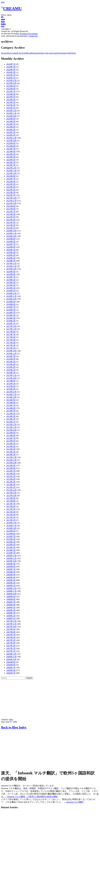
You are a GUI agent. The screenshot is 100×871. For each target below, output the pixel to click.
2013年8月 (11, 435)
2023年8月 (11, 146)
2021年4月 (11, 220)
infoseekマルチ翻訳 (74, 802)
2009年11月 (11, 558)
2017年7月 (11, 334)
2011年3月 (11, 515)
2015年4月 (11, 386)
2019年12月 (11, 263)
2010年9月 (11, 531)
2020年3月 (11, 255)
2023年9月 (11, 143)
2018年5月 (11, 313)
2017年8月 (11, 332)
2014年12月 (11, 392)
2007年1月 (11, 651)
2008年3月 (11, 613)
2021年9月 (11, 206)
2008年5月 (11, 607)
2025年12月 (11, 80)
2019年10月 (11, 269)
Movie (28, 53)
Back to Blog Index (13, 727)
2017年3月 (11, 345)
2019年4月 (11, 285)
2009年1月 (11, 586)
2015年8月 (11, 381)
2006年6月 (11, 670)
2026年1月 (11, 78)
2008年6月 (11, 605)
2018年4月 (11, 315)
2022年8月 (11, 176)
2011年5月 (11, 509)
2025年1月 (11, 108)
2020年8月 (11, 242)
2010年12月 (11, 523)
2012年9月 (11, 465)
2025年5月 (11, 97)
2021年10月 (11, 203)
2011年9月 (11, 498)
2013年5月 (11, 444)
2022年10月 (11, 173)
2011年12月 (11, 490)
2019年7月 (11, 277)
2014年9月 (11, 400)
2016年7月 (11, 356)
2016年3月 (11, 367)
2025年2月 (11, 105)
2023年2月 (11, 162)
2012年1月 (11, 487)
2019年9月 (11, 272)
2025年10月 (11, 83)
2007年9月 (11, 629)
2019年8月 (11, 274)
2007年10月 (11, 627)
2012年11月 (11, 460)
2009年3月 (11, 580)
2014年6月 (11, 408)
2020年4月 (11, 252)
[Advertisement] (50, 699)
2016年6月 (11, 359)
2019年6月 (11, 280)
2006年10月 (11, 659)
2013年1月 (11, 455)
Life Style (22, 53)
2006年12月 (11, 654)
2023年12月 (11, 138)
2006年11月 (11, 657)
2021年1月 (11, 228)
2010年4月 (11, 545)
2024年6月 (11, 127)
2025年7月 (11, 91)
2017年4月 (11, 343)
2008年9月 (11, 596)
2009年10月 (11, 561)
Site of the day (46, 53)
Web (69, 53)
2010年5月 (11, 542)
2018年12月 (11, 293)
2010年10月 (11, 528)
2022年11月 (11, 171)
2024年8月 (11, 121)
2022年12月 (11, 168)
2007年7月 (11, 635)
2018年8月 (11, 304)
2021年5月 (11, 217)
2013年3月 (11, 449)
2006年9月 (11, 662)
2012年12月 (11, 457)
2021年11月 (11, 201)
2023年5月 (11, 154)
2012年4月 (11, 479)
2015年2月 (11, 389)
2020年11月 (11, 233)
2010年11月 (11, 525)
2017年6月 (11, 337)
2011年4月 (11, 512)
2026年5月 (11, 67)
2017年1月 (11, 348)
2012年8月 (11, 468)
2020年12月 (11, 231)
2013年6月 (11, 441)
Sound (55, 53)
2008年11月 (11, 591)
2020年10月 (11, 236)
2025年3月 (11, 102)
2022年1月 (11, 195)
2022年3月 (11, 190)
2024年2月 (11, 135)
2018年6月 (11, 310)
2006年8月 (11, 665)
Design (4, 53)
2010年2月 (11, 550)
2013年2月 (11, 452)
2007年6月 (11, 637)
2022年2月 (11, 192)
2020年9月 (11, 239)
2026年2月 (11, 75)
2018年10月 (11, 299)
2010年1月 (11, 553)
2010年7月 (11, 536)
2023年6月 (11, 151)
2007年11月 (11, 624)
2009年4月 (11, 577)
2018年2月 (11, 321)
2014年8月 (11, 403)
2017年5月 (11, 340)
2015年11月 (11, 375)
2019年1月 (11, 291)
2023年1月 (11, 165)
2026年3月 (11, 72)
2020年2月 (11, 258)
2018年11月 (11, 296)
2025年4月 (11, 100)
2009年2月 (11, 583)
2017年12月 (11, 326)
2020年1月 (11, 261)
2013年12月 (11, 424)
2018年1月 (11, 323)
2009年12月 (11, 556)
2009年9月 (11, 564)
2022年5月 (11, 184)
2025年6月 (11, 94)
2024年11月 (11, 113)
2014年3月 (11, 416)
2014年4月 (11, 414)
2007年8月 (11, 632)
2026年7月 (11, 64)
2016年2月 (11, 370)
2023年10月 (11, 141)
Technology (62, 53)
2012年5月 (11, 476)
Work (73, 53)
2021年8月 (11, 209)
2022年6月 (11, 181)
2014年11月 (11, 394)
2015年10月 (11, 378)
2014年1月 (11, 422)
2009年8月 (11, 566)
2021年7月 (11, 212)
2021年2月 (11, 225)
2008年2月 (11, 616)
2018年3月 (11, 318)
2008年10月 (11, 594)
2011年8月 (11, 501)
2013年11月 (11, 427)
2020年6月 (11, 247)
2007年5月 (11, 640)
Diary (9, 53)
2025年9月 (11, 86)
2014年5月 (11, 411)
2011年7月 (11, 504)
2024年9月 (11, 119)
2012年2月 (11, 485)
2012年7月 (11, 471)
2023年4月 (11, 157)
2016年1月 (11, 373)
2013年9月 (11, 433)
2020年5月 (11, 250)
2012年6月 (11, 474)
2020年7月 (11, 244)
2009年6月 (11, 572)
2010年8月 (11, 534)
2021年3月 (11, 222)
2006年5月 (11, 673)
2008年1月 (11, 618)
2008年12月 (11, 588)
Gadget (15, 53)
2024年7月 (11, 124)
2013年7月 (11, 438)
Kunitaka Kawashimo (29, 34)
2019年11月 (11, 266)
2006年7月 (11, 667)
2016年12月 (11, 351)
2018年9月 (11, 302)
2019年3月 (11, 288)
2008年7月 (11, 602)
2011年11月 (11, 493)
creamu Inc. (33, 36)
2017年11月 (11, 329)
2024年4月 (11, 130)
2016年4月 (11, 364)
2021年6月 (11, 214)
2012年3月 (11, 482)
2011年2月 (11, 517)
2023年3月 (11, 160)
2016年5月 (11, 362)
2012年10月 (11, 463)
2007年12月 (11, 621)
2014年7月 (11, 405)
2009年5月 (11, 575)
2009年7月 (11, 569)
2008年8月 (11, 599)
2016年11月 (11, 353)
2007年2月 (11, 648)
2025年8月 (11, 89)
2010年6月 (11, 539)
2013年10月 (11, 430)
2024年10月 (11, 116)
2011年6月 (11, 506)
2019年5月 (11, 282)
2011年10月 (11, 495)
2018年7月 (11, 307)
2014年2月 (11, 419)
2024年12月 (11, 110)
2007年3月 (11, 646)
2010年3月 (11, 547)
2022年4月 (11, 187)
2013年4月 (11, 446)
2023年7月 (11, 149)
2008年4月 (11, 610)
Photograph (35, 53)
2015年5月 (11, 384)
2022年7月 (11, 179)
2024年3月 (11, 132)
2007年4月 (11, 643)
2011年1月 (11, 520)
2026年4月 (11, 70)
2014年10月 (11, 397)
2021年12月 (11, 198)
